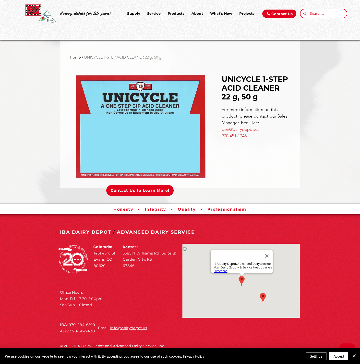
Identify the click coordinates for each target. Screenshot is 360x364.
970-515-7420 (82, 331)
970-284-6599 (82, 324)
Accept (339, 356)
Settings (316, 356)
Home (75, 57)
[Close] (354, 356)
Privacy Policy (193, 356)
